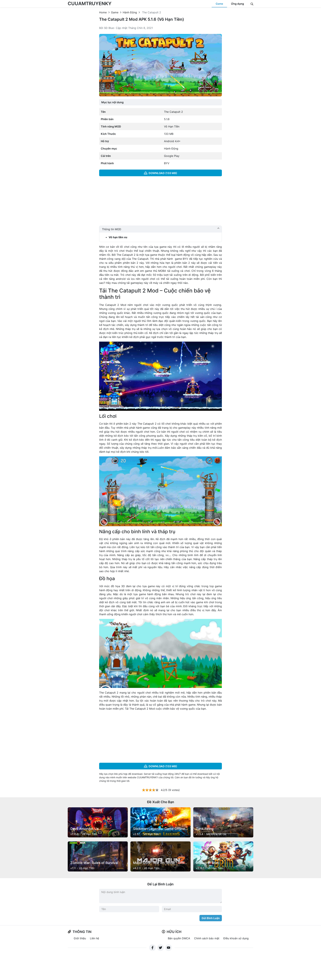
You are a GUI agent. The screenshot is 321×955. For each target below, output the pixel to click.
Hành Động (130, 12)
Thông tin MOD (111, 229)
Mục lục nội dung (112, 102)
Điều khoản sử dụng (236, 938)
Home (103, 12)
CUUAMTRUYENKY (90, 3)
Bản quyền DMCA (179, 938)
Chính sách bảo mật (206, 938)
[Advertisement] (160, 202)
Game (219, 3)
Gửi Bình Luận (211, 918)
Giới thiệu (80, 938)
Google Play (171, 156)
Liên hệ (94, 938)
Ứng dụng (237, 3)
